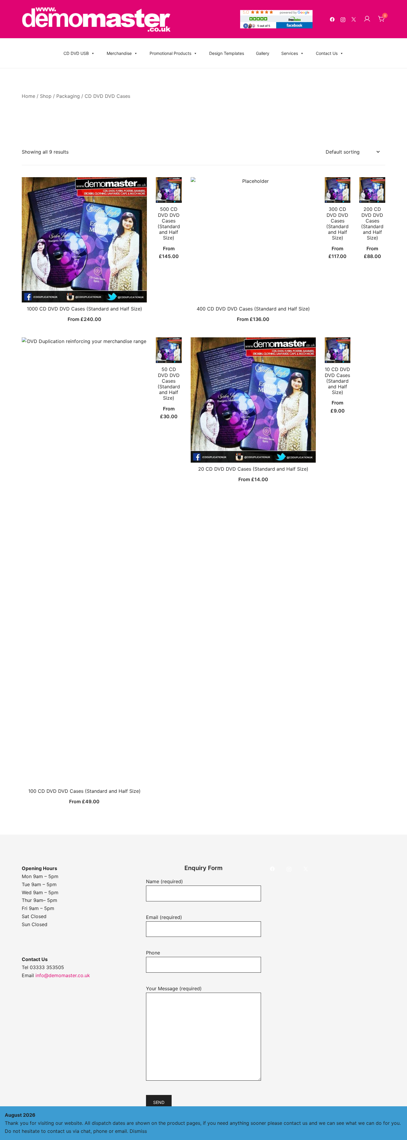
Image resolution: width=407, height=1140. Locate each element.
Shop (46, 96)
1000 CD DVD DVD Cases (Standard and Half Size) (84, 309)
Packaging (68, 96)
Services (289, 53)
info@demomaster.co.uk (62, 975)
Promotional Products (170, 53)
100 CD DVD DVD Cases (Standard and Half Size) (84, 791)
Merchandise (119, 53)
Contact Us (327, 53)
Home (28, 96)
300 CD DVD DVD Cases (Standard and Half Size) (337, 223)
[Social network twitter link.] (353, 19)
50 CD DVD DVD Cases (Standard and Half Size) (169, 383)
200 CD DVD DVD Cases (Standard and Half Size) (372, 223)
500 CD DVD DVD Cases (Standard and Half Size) (169, 223)
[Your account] (367, 19)
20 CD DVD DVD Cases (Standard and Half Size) (253, 469)
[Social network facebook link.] (332, 19)
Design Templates (226, 53)
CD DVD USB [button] (76, 53)
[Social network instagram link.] (343, 19)
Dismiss (138, 1131)
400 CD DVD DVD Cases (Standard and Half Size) (253, 309)
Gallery (262, 53)
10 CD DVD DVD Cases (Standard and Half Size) (337, 380)
